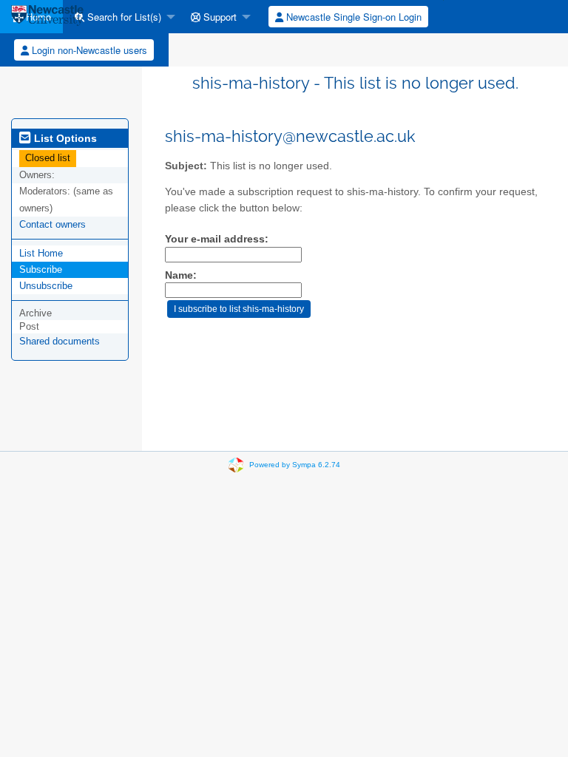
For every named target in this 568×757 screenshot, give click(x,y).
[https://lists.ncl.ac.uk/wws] (47, 16)
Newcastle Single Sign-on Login (352, 17)
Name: (181, 275)
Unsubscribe (45, 285)
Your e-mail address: (216, 239)
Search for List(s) (122, 17)
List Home (41, 253)
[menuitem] (121, 16)
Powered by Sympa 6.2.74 (294, 465)
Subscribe (40, 269)
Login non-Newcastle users (88, 50)
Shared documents (59, 341)
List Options (64, 138)
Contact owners (52, 224)
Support (218, 17)
